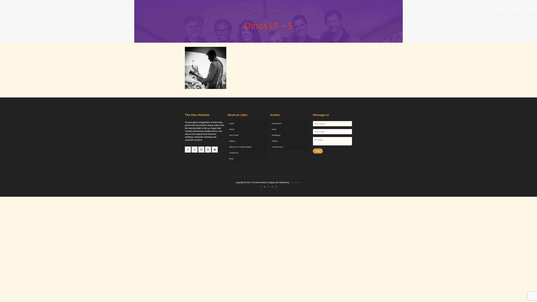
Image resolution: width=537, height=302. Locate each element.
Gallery (232, 141)
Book (231, 159)
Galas (274, 129)
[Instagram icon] (272, 187)
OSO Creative (296, 182)
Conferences (277, 147)
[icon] (276, 187)
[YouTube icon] (268, 187)
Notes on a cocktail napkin (240, 147)
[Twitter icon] (264, 187)
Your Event (234, 135)
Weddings (276, 135)
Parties (275, 141)
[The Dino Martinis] (21, 8)
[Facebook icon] (261, 187)
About (231, 129)
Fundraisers (277, 123)
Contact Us (234, 153)
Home (231, 123)
